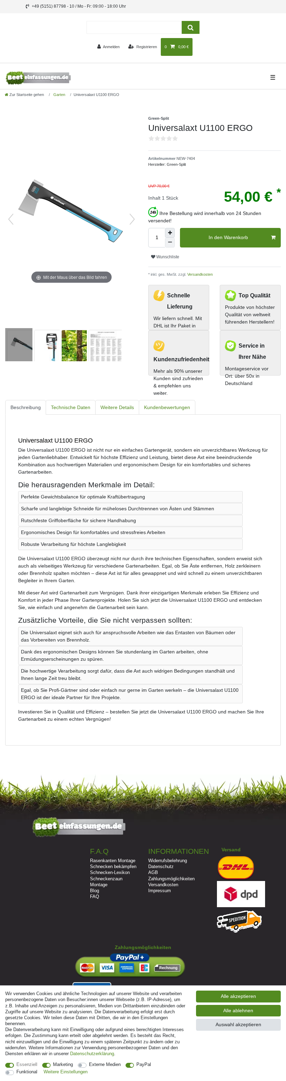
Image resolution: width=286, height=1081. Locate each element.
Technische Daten (70, 407)
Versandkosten (199, 274)
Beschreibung (25, 407)
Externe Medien (105, 1064)
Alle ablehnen (238, 1010)
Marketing (63, 1064)
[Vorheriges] (10, 219)
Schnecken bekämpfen (113, 866)
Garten (58, 94)
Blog (94, 890)
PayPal (143, 1064)
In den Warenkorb (228, 237)
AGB (153, 872)
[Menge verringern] (170, 242)
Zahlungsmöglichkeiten (171, 878)
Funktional (26, 1071)
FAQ (94, 896)
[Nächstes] (132, 219)
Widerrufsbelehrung (167, 860)
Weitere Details (117, 407)
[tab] (25, 407)
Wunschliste (167, 256)
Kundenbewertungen (167, 407)
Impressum (159, 890)
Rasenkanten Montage (112, 860)
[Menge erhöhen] (170, 233)
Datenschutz (161, 866)
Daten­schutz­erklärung (92, 1053)
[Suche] (191, 27)
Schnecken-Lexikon (110, 872)
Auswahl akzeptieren (238, 1024)
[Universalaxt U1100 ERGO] (22, 345)
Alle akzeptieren (238, 996)
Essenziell (26, 1064)
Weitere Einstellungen (66, 1071)
